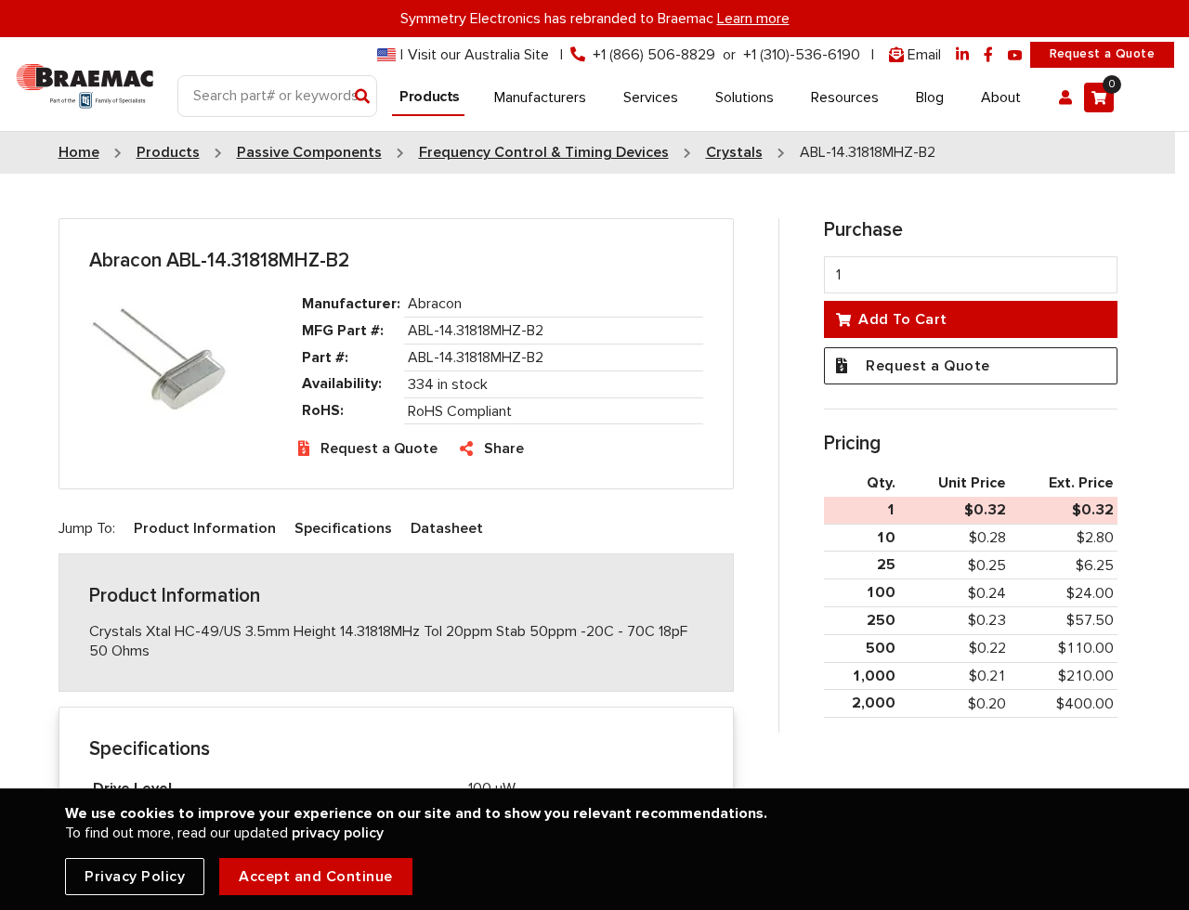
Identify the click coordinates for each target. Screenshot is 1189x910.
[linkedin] (962, 55)
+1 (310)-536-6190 (801, 55)
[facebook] (988, 55)
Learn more (753, 18)
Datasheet (447, 528)
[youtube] (1015, 55)
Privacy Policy (135, 876)
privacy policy (338, 833)
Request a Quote (1102, 53)
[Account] (1065, 97)
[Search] (362, 97)
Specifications (343, 528)
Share (504, 448)
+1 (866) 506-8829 (654, 55)
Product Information (205, 528)
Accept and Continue (316, 876)
